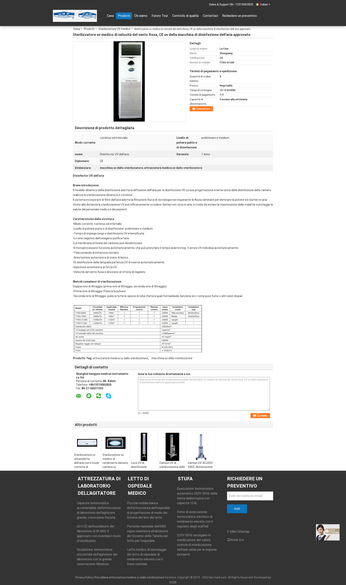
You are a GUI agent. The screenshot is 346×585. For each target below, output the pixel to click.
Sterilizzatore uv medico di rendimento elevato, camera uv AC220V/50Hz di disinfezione (115, 465)
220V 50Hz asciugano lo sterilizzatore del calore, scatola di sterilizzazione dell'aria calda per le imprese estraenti (197, 544)
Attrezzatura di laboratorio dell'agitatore (99, 486)
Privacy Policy (84, 577)
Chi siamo (140, 16)
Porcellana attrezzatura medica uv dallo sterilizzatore (129, 577)
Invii (237, 508)
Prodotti (124, 16)
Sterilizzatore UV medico (115, 28)
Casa (110, 16)
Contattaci (210, 16)
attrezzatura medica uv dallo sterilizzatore (120, 358)
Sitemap (243, 531)
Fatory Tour (160, 16)
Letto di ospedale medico (140, 486)
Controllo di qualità (185, 16)
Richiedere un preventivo (239, 16)
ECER (173, 582)
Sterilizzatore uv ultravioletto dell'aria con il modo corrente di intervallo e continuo (87, 462)
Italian (264, 4)
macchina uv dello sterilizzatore (171, 358)
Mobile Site (237, 539)
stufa (185, 479)
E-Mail (231, 531)
